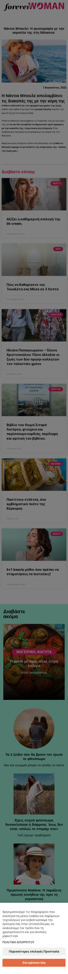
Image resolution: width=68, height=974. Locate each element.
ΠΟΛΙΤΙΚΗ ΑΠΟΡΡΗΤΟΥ (18, 942)
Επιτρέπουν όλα (34, 962)
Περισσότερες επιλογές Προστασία (34, 951)
